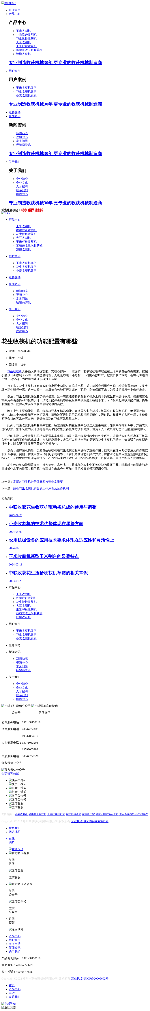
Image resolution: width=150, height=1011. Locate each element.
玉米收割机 (23, 30)
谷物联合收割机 (26, 34)
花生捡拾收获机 (26, 38)
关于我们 (14, 161)
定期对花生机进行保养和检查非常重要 (38, 481)
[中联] (5, 212)
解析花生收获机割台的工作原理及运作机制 (41, 488)
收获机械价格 (73, 814)
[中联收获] (8, 3)
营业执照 (77, 821)
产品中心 (14, 13)
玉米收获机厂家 (56, 814)
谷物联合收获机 (37, 814)
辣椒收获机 (23, 53)
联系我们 (22, 190)
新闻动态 (22, 133)
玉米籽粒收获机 (26, 46)
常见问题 (22, 140)
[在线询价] (8, 1003)
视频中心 (22, 137)
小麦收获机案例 (26, 95)
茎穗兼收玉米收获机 (29, 50)
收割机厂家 (88, 814)
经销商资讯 (23, 144)
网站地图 (14, 831)
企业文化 (22, 182)
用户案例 (14, 70)
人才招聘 (22, 186)
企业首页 (14, 10)
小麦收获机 (21, 814)
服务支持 (14, 112)
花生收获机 (14, 371)
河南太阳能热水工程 (107, 814)
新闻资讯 (14, 116)
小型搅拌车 (141, 814)
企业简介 (22, 178)
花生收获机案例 (26, 91)
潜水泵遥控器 (127, 814)
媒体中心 (22, 194)
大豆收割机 (23, 42)
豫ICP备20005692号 (95, 821)
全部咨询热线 (10, 773)
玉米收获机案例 (26, 87)
